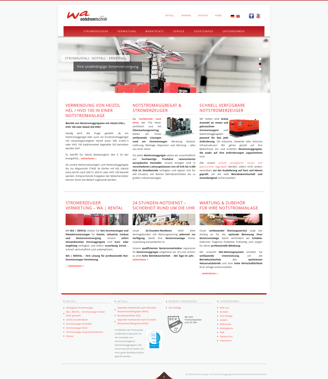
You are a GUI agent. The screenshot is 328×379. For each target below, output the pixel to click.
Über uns (224, 307)
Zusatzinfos (203, 31)
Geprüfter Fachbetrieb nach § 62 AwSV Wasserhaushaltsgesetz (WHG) (136, 309)
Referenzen (225, 324)
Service (179, 31)
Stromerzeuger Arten (76, 327)
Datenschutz (226, 336)
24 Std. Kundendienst (77, 319)
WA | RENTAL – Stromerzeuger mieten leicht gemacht (85, 313)
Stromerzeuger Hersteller (79, 323)
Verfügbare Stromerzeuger (79, 307)
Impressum (225, 340)
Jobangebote (226, 328)
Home (218, 15)
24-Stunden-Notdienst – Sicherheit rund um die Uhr (164, 205)
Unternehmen (234, 31)
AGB (222, 332)
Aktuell (169, 15)
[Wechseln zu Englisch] (238, 16)
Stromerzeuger (96, 31)
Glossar (70, 336)
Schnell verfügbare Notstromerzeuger (222, 107)
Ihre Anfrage (175, 307)
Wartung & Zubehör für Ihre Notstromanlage (229, 205)
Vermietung (127, 31)
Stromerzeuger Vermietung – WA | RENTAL (94, 205)
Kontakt (203, 15)
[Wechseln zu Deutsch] (232, 16)
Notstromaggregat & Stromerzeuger (157, 107)
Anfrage (186, 15)
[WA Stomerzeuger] (87, 16)
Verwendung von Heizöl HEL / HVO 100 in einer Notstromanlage (93, 110)
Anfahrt (224, 320)
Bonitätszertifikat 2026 (128, 315)
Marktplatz (154, 31)
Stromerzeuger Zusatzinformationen (84, 331)
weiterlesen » (89, 158)
